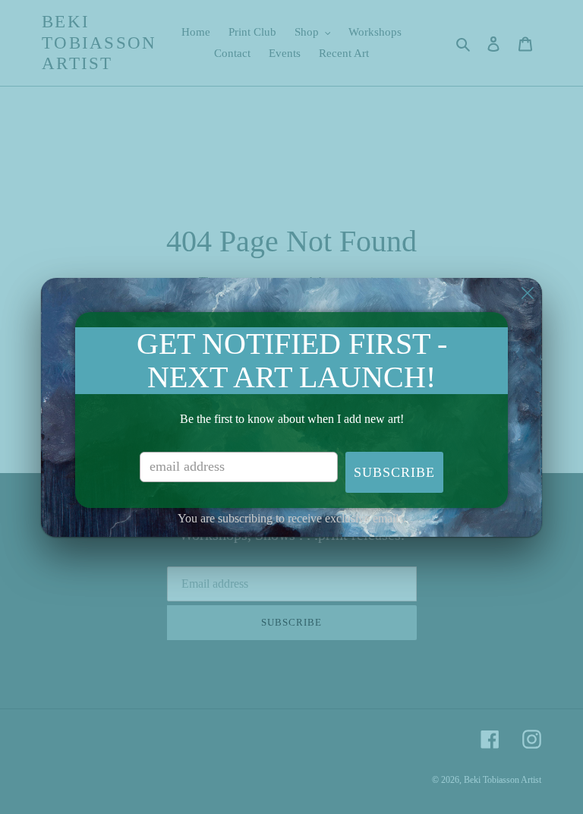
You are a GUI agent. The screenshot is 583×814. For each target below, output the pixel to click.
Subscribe (394, 472)
